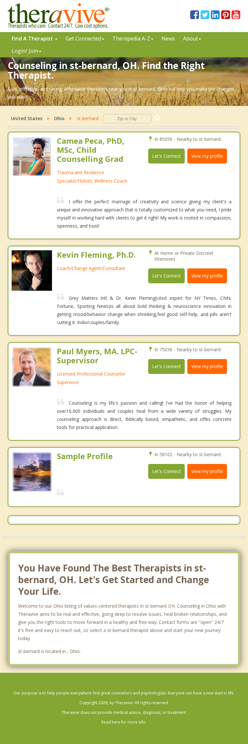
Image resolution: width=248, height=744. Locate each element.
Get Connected (83, 38)
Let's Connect (166, 156)
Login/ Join (25, 50)
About (190, 38)
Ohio (59, 118)
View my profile (207, 156)
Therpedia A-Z (131, 38)
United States (26, 118)
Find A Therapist (33, 38)
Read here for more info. (124, 722)
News (168, 38)
